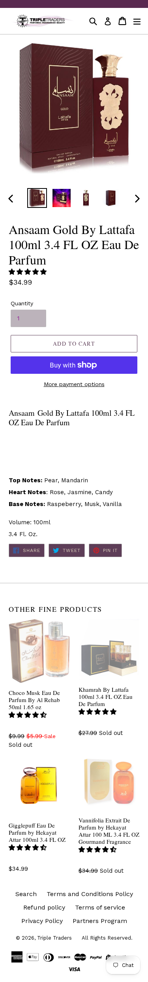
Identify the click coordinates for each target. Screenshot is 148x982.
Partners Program (100, 921)
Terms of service (100, 907)
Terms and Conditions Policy (90, 894)
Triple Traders (54, 938)
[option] (37, 198)
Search (26, 894)
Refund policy (44, 907)
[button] (29, 272)
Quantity (22, 303)
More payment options (74, 384)
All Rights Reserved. (107, 938)
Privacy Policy (42, 921)
